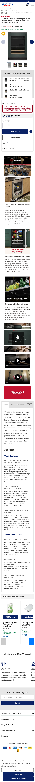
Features (5, 404)
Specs (12, 404)
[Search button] (23, 4)
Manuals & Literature (29, 405)
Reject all (18, 774)
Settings (17, 770)
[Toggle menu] (32, 4)
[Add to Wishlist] (30, 131)
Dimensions (20, 404)
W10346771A (7, 629)
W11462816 (24, 627)
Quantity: (6, 121)
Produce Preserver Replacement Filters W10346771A (10, 624)
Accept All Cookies (18, 779)
